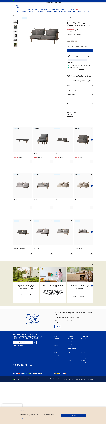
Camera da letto (63, 11)
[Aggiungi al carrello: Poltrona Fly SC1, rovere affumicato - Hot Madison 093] (91, 161)
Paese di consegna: (17, 345)
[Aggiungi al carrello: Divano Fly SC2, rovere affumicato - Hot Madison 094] (31, 207)
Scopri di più (56, 322)
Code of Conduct (71, 344)
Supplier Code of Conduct (73, 346)
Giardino (74, 11)
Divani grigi (69, 117)
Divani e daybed (21, 15)
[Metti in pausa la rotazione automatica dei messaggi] (64, 1)
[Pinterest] (22, 365)
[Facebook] (18, 365)
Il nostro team (83, 340)
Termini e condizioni (41, 378)
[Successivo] (92, 285)
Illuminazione (24, 11)
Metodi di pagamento (58, 338)
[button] (86, 6)
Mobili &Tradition (70, 114)
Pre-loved (56, 360)
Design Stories (52, 9)
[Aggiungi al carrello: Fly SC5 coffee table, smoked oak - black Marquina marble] (31, 161)
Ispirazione (46, 9)
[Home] (13, 15)
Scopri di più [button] (70, 62)
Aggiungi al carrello (80, 50)
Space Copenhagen (71, 27)
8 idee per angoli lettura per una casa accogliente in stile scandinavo (80, 287)
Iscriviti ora (58, 326)
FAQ (55, 343)
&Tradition (69, 20)
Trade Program (84, 338)
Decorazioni (40, 11)
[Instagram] (14, 365)
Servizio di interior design (60, 9)
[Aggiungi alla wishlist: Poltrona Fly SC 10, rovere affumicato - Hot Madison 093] (51, 128)
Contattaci (56, 345)
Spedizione (56, 340)
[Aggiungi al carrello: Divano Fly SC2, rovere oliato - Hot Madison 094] (51, 207)
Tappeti (55, 11)
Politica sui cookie (56, 378)
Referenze (83, 341)
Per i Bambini (86, 11)
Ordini (55, 336)
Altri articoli (91, 264)
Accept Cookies (73, 415)
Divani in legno (70, 116)
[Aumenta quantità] (72, 46)
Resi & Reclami (57, 341)
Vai (34, 342)
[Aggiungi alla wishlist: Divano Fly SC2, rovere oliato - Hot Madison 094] (51, 174)
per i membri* (81, 69)
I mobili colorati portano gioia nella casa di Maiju (53, 286)
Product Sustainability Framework (72, 341)
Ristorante (56, 358)
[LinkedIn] (26, 365)
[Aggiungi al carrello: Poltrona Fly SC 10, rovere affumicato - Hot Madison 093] (51, 161)
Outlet (77, 9)
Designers (72, 9)
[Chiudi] (20, 405)
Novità (29, 9)
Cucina (69, 362)
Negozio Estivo (34, 9)
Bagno (69, 11)
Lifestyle (80, 11)
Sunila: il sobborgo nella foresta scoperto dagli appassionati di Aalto (26, 287)
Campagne (41, 9)
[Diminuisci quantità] (68, 46)
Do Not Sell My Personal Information (30, 378)
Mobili (18, 11)
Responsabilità (70, 338)
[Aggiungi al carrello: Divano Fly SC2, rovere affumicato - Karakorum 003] (71, 207)
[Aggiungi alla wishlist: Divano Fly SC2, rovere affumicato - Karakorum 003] (71, 174)
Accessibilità (42, 380)
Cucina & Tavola (32, 11)
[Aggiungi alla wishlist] (64, 18)
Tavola (69, 363)
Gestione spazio (48, 11)
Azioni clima (70, 342)
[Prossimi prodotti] (92, 140)
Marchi (68, 9)
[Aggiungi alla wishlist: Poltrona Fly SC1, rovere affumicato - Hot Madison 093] (91, 128)
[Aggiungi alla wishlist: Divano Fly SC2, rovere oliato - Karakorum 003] (91, 174)
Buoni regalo (83, 358)
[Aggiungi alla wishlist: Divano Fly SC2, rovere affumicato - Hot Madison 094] (31, 174)
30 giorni (76, 67)
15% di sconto (53, 0)
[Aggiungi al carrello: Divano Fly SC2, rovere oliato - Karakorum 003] (91, 207)
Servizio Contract (84, 336)
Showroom (56, 356)
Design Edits (83, 356)
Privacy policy (49, 378)
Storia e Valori (70, 336)
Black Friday (83, 362)
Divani (27, 15)
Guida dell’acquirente (72, 348)
